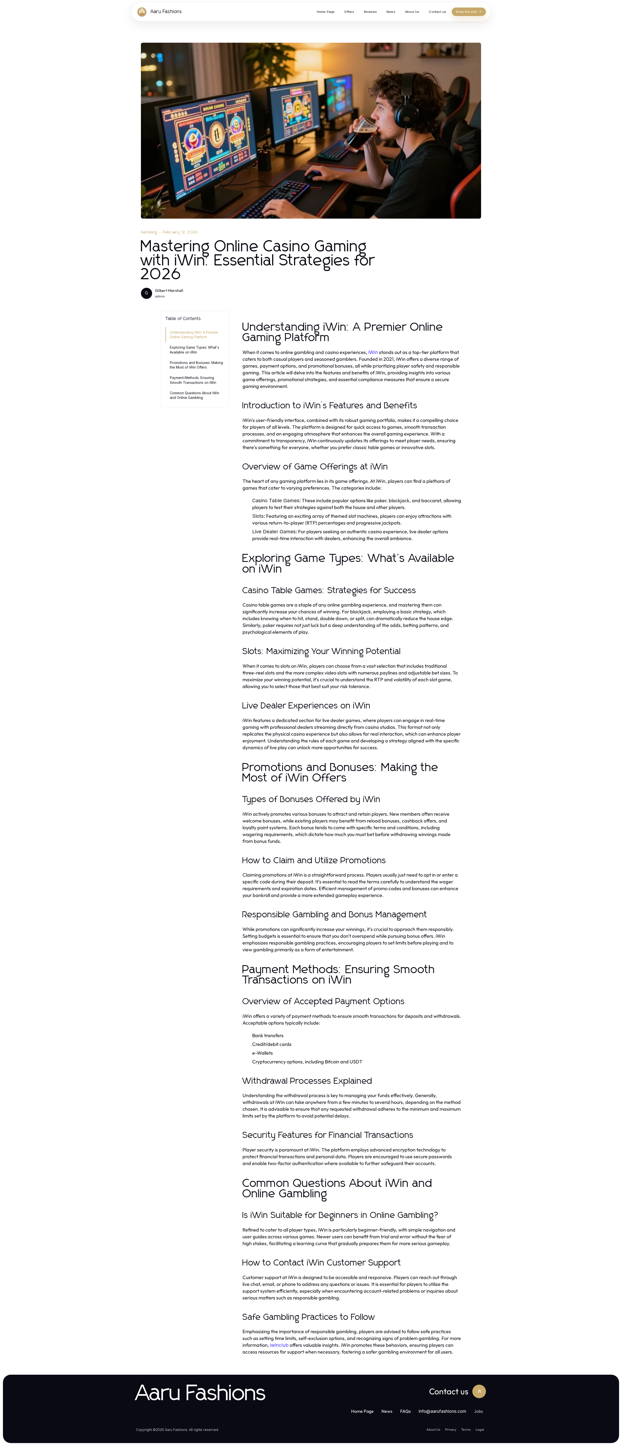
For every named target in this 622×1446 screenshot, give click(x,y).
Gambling (149, 232)
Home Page (362, 1411)
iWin (373, 352)
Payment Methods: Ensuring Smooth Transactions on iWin (193, 380)
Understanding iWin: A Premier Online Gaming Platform (194, 334)
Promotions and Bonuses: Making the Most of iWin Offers (196, 365)
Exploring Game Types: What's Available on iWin (194, 349)
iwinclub (279, 1345)
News (386, 1411)
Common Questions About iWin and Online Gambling (194, 395)
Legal (479, 1429)
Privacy (450, 1429)
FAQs (405, 1411)
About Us (433, 1429)
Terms (466, 1429)
